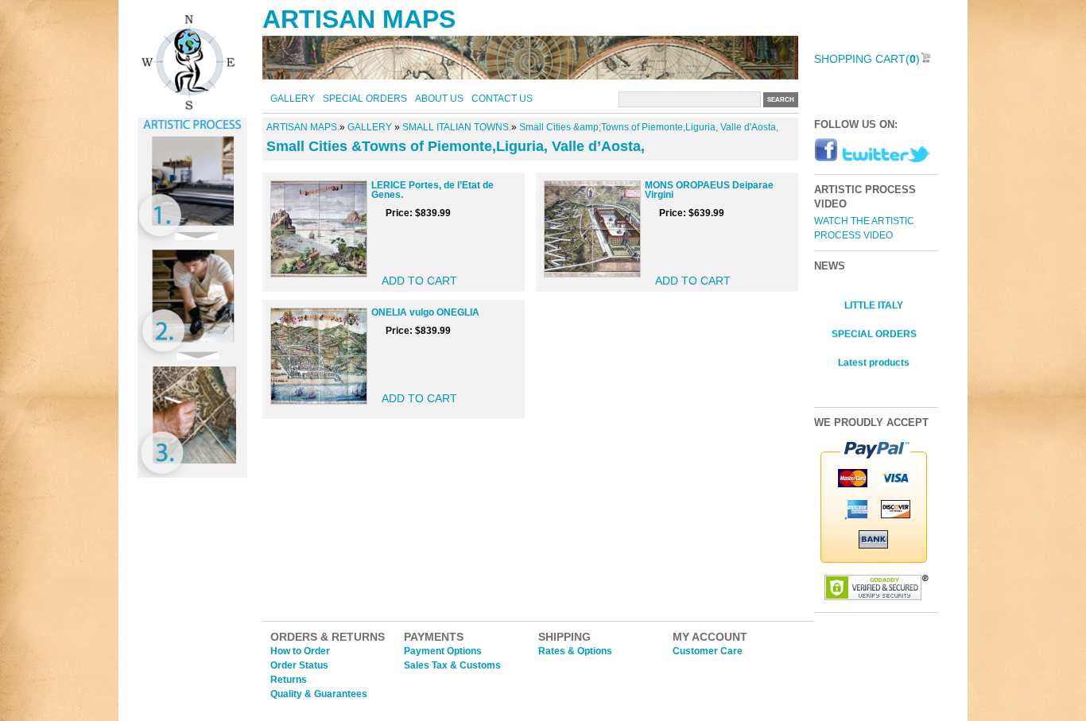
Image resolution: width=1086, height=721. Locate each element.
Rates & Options (575, 651)
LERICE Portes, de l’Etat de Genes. (432, 190)
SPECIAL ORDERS (365, 98)
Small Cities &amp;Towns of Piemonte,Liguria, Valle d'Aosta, (648, 127)
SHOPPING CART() (867, 58)
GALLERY (292, 98)
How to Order (300, 651)
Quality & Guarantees (318, 694)
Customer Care (708, 651)
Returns (288, 679)
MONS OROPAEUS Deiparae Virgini (709, 190)
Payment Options (443, 651)
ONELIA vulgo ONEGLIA (425, 312)
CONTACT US (502, 98)
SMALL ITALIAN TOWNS (455, 127)
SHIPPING (564, 636)
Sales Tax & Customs (452, 665)
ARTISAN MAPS (359, 19)
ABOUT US (439, 98)
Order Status (299, 665)
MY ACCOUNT (710, 636)
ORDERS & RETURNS (327, 636)
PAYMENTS (433, 636)
